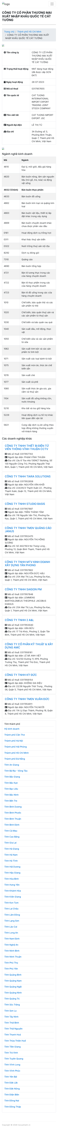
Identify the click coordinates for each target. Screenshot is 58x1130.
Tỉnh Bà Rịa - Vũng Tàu (16, 770)
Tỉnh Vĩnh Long (12, 1064)
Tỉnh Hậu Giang (12, 872)
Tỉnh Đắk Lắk (11, 1082)
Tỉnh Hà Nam (11, 854)
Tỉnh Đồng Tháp (12, 1106)
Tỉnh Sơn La (10, 1010)
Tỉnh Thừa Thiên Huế (15, 1040)
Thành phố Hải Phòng (15, 746)
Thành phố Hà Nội (13, 740)
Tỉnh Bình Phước (12, 812)
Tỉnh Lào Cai (10, 926)
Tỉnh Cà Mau (10, 830)
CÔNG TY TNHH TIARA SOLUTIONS (28, 476)
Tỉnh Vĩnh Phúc (12, 1070)
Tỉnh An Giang (11, 764)
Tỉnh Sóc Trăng (12, 1004)
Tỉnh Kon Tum (11, 902)
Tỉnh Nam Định (12, 938)
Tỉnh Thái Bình (11, 1022)
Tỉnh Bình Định (11, 824)
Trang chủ (9, 31)
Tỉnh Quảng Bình (12, 974)
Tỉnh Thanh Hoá (12, 1034)
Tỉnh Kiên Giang (12, 896)
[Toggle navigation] (52, 4)
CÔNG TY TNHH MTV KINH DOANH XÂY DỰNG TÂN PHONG (27, 563)
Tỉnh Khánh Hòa (12, 890)
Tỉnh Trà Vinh (11, 1052)
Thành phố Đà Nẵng (14, 758)
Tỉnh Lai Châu (11, 908)
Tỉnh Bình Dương (13, 806)
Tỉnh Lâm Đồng (12, 914)
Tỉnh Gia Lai (10, 842)
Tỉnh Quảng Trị (11, 998)
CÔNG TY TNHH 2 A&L (19, 620)
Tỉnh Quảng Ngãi (13, 986)
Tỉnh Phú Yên (11, 968)
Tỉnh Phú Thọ (11, 962)
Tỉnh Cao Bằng (11, 836)
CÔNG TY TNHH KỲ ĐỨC (21, 675)
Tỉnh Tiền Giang (12, 1046)
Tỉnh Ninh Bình (11, 950)
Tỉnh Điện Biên (11, 1094)
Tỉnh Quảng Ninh (13, 992)
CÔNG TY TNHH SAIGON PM (23, 589)
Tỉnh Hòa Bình (11, 878)
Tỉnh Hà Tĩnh (11, 860)
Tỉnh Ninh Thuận (12, 956)
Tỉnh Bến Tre (10, 800)
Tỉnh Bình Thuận (12, 818)
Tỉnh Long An (11, 932)
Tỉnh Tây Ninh (11, 1016)
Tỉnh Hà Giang (11, 848)
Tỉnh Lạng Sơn (11, 920)
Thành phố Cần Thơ (14, 734)
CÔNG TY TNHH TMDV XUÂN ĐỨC (27, 699)
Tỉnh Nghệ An (11, 944)
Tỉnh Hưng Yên (12, 884)
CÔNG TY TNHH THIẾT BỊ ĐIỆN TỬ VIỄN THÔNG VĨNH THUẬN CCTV (27, 447)
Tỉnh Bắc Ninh (11, 794)
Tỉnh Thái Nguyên (13, 1028)
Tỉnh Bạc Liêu (11, 788)
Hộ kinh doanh (11, 728)
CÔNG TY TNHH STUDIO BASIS (25, 503)
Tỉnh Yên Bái (10, 1076)
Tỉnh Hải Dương (12, 866)
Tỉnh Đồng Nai (11, 1100)
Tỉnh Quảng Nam (13, 980)
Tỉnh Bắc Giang (12, 776)
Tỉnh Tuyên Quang (13, 1058)
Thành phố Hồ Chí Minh (29, 31)
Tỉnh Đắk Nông (12, 1088)
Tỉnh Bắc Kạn (11, 782)
